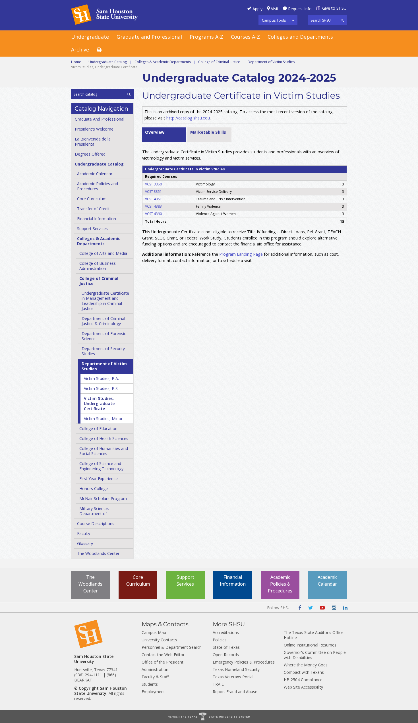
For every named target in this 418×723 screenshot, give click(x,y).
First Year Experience (98, 478)
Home (76, 61)
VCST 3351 (153, 191)
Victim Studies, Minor (103, 418)
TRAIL (218, 684)
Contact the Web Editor (163, 654)
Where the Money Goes (306, 665)
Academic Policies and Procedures (97, 186)
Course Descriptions (95, 523)
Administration (155, 669)
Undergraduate (90, 36)
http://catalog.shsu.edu (188, 118)
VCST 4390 (153, 213)
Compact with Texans (304, 672)
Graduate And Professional (99, 119)
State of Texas (226, 647)
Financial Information (96, 218)
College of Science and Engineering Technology (101, 466)
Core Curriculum (92, 198)
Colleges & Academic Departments (162, 61)
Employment (153, 691)
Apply (257, 8)
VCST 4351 (153, 199)
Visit (274, 8)
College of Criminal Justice (219, 61)
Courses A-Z (245, 36)
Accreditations (226, 632)
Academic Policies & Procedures (280, 584)
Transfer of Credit (93, 208)
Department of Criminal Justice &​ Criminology (103, 321)
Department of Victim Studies (271, 61)
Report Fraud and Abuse (235, 691)
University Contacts (159, 640)
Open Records (226, 654)
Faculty (83, 533)
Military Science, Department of (94, 511)
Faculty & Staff (155, 676)
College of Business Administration (97, 266)
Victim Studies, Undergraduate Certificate (99, 403)
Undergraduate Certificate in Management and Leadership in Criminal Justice (105, 300)
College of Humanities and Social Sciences (103, 451)
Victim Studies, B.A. (101, 378)
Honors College (93, 488)
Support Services (92, 228)
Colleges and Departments (300, 36)
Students (150, 684)
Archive (80, 49)
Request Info (300, 8)
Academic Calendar (94, 173)
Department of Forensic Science (104, 336)
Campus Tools (274, 20)
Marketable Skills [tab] (208, 132)
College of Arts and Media (103, 253)
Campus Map (154, 632)
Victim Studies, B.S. (101, 388)
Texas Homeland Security (236, 669)
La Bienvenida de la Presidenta (93, 141)
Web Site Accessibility (303, 687)
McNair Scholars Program (103, 498)
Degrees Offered (90, 154)
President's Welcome (94, 129)
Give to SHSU (334, 8)
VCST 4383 (153, 206)
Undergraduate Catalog (107, 61)
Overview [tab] (154, 132)
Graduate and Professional (149, 36)
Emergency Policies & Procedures (244, 662)
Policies (220, 640)
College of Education (98, 428)
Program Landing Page (241, 254)
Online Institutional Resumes (310, 645)
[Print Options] (103, 50)
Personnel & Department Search (172, 647)
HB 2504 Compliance (303, 679)
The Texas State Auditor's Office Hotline (313, 635)
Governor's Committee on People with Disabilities (315, 655)
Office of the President (162, 662)
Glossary (85, 543)
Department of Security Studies (103, 351)
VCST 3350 (153, 184)
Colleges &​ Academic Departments (98, 241)
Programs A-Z (206, 36)
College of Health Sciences (103, 438)
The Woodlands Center (98, 553)
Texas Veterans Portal (233, 676)
